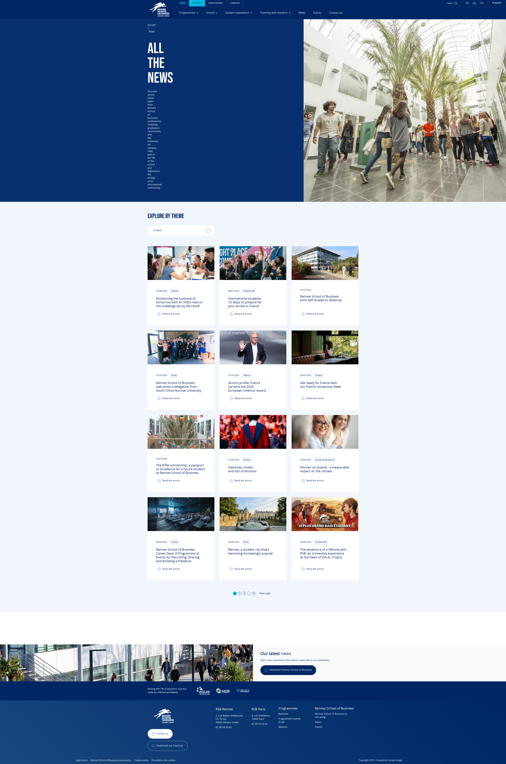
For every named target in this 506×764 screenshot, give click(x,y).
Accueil (151, 25)
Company (235, 3)
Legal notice (81, 760)
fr (467, 3)
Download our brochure (170, 746)
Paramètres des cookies (163, 760)
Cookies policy (141, 760)
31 (253, 593)
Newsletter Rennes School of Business (290, 670)
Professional (215, 3)
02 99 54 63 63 (224, 727)
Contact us (335, 12)
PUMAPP (497, 3)
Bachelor (283, 714)
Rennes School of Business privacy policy (111, 760)
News (302, 12)
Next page (265, 593)
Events (317, 12)
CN (481, 3)
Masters (283, 727)
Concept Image (394, 760)
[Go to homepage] (85, 9)
